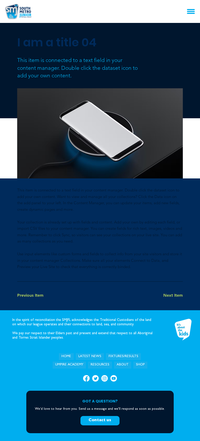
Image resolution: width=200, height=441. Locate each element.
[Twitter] (95, 378)
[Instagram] (104, 378)
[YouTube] (113, 378)
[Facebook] (86, 378)
